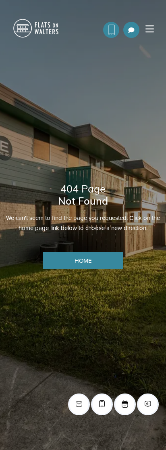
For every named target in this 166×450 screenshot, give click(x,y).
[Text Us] (131, 30)
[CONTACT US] (111, 30)
